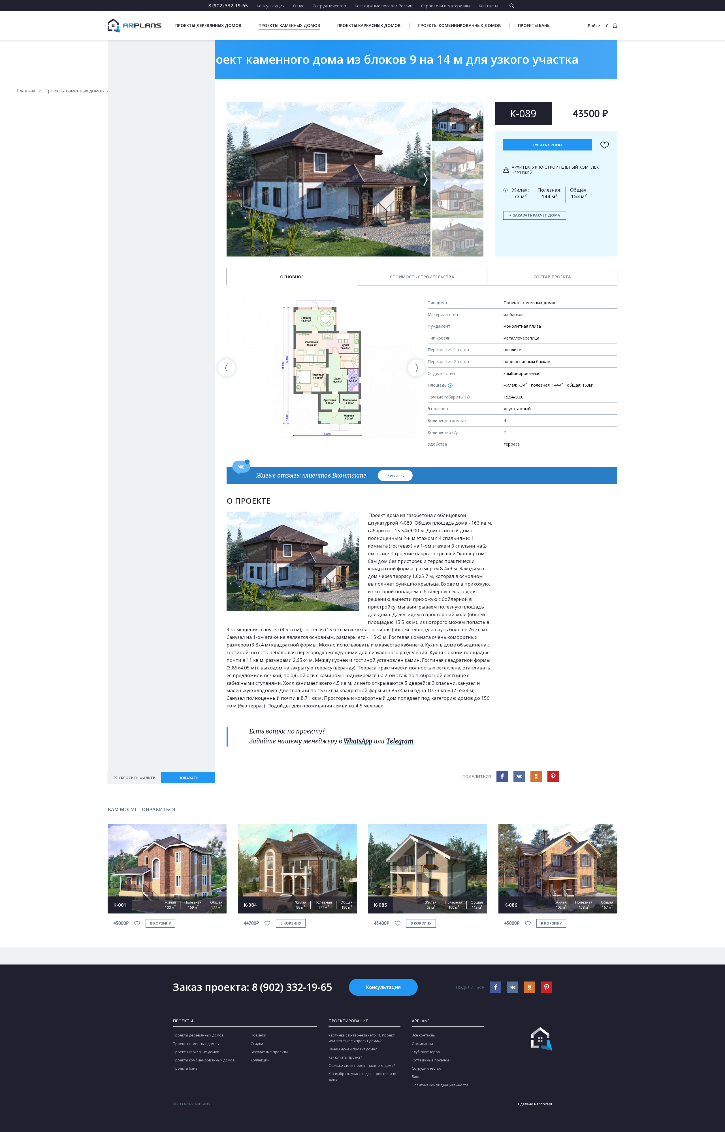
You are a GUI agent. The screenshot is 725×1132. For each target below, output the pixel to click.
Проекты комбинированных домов (459, 25)
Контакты (488, 6)
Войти (594, 25)
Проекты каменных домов (289, 25)
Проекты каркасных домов (369, 25)
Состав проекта (552, 276)
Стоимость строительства (422, 276)
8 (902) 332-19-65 (228, 5)
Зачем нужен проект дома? (353, 1049)
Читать (395, 475)
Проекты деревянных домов (208, 25)
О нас (298, 6)
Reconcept (543, 1104)
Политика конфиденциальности (440, 1085)
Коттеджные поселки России (384, 6)
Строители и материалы (445, 6)
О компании (422, 1043)
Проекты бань (534, 25)
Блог (416, 1076)
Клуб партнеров (426, 1052)
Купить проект (547, 145)
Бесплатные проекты (269, 1052)
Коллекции (260, 1060)
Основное (292, 276)
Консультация (271, 6)
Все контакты (423, 1035)
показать (188, 777)
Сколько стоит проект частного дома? (362, 1065)
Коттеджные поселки (430, 1060)
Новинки (258, 1035)
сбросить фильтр (134, 778)
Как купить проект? (345, 1057)
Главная (26, 91)
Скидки (257, 1043)
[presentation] (226, 367)
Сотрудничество (329, 6)
